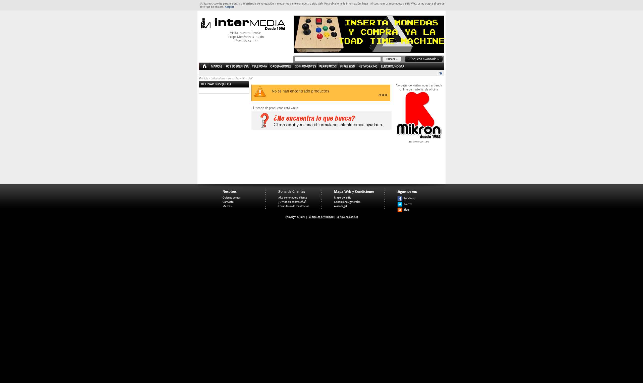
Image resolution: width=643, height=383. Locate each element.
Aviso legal (340, 206)
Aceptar (229, 7)
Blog (406, 209)
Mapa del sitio (342, 197)
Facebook (409, 198)
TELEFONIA (259, 66)
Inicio (205, 78)
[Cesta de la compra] (441, 73)
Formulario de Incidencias (293, 206)
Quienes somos (232, 197)
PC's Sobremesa (237, 66)
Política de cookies (347, 217)
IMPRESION (347, 66)
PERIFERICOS (327, 66)
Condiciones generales (347, 202)
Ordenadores (217, 78)
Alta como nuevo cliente (292, 197)
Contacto (228, 202)
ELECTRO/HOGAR (392, 66)
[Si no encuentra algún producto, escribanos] (321, 129)
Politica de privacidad (321, 217)
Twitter (408, 204)
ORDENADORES (280, 66)
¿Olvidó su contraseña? (292, 202)
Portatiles (233, 78)
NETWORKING (367, 66)
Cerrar (383, 95)
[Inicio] (204, 68)
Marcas (216, 66)
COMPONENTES (305, 66)
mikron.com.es (419, 141)
